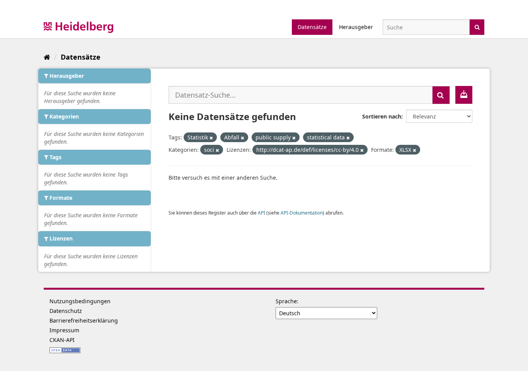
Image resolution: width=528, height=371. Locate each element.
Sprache (286, 301)
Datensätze (312, 27)
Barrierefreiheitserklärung (83, 320)
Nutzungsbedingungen (80, 301)
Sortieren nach (381, 116)
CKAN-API (62, 340)
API (261, 213)
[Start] (47, 57)
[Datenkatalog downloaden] (463, 95)
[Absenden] (477, 26)
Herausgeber (356, 27)
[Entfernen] (211, 138)
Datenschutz (65, 310)
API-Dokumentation (302, 213)
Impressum (64, 330)
